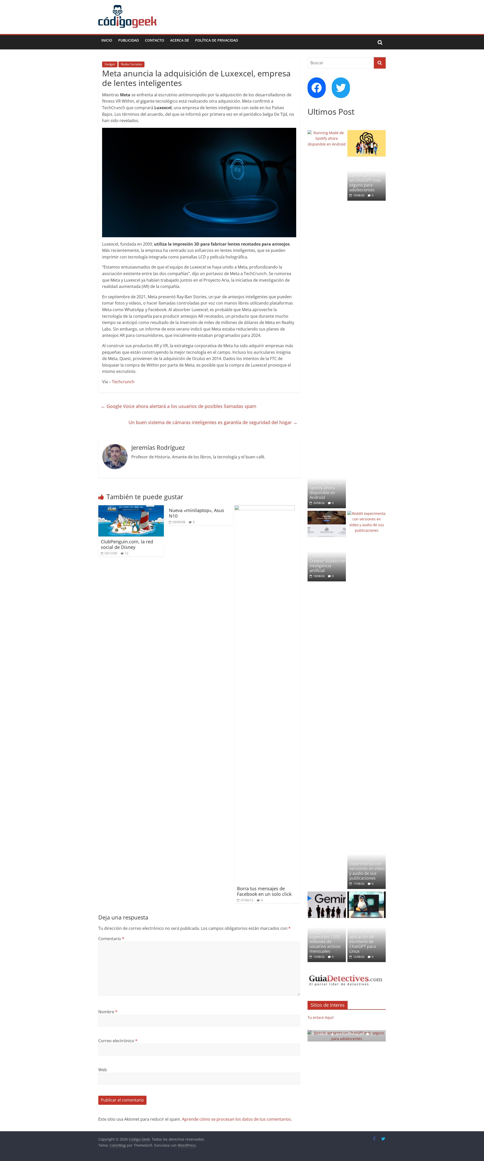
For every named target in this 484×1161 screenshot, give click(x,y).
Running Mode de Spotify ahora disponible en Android (326, 490)
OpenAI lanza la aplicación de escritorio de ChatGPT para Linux (364, 941)
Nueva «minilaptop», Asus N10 (196, 513)
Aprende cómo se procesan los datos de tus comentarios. (237, 1119)
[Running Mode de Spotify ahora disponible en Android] (327, 132)
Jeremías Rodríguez (350, 1034)
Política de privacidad (216, 40)
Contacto (154, 40)
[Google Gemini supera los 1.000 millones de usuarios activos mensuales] (327, 894)
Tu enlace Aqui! (321, 1017)
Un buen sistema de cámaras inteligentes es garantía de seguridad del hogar (213, 422)
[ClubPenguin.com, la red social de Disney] (131, 508)
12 (126, 553)
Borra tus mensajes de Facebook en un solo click (264, 891)
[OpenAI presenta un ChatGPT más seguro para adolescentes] (366, 132)
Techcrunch (123, 381)
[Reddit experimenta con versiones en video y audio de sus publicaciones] (366, 513)
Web (102, 1070)
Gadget (110, 64)
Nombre (107, 1012)
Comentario (111, 938)
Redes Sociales (131, 64)
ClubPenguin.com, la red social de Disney (127, 544)
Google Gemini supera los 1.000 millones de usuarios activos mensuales (325, 941)
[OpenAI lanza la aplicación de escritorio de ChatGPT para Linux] (366, 894)
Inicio (106, 40)
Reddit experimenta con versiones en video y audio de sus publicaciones (367, 868)
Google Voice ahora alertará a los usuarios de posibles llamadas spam (178, 406)
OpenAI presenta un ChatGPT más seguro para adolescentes (365, 183)
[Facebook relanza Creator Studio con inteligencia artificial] (327, 513)
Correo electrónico (117, 1041)
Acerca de (179, 40)
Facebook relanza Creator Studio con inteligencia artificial (328, 563)
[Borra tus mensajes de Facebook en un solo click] (264, 508)
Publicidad (128, 40)
